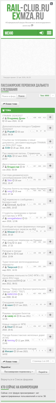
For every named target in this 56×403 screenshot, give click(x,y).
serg (9, 191)
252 (39, 180)
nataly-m (11, 316)
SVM (7, 148)
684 (39, 280)
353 (44, 204)
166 (44, 266)
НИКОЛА (12, 294)
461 (44, 190)
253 (44, 180)
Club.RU (28, 8)
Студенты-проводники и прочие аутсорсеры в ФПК (19, 214)
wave (10, 305)
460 (39, 190)
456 (34, 326)
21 (45, 155)
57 (41, 231)
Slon (9, 180)
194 (44, 242)
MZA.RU (28, 16)
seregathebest (14, 218)
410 (44, 118)
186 (39, 253)
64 (45, 304)
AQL (9, 156)
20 (41, 155)
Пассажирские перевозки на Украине (22, 240)
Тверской (12, 267)
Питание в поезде (11, 251)
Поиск (21, 96)
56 (37, 231)
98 (45, 131)
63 (41, 304)
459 (34, 190)
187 (44, 253)
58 (45, 231)
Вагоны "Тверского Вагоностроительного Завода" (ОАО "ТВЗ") (24, 290)
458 (39, 293)
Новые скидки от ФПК (14, 324)
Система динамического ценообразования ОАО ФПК (17, 176)
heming (11, 340)
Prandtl (10, 131)
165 (39, 266)
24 (45, 218)
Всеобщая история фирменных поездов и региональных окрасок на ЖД (23, 228)
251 (34, 180)
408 (34, 118)
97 (41, 131)
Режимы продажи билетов (16, 313)
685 (44, 280)
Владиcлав (13, 166)
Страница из (41, 361)
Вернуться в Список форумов (17, 379)
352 (39, 204)
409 (39, 118)
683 (34, 280)
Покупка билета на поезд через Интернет (24, 188)
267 (34, 166)
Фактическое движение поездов (19, 348)
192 (34, 242)
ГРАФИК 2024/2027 (12, 115)
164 (34, 266)
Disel (9, 327)
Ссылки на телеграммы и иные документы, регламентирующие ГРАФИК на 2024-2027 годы (24, 143)
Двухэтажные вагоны (13, 164)
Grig (9, 242)
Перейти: (6, 367)
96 (37, 131)
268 (39, 166)
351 (34, 204)
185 (34, 253)
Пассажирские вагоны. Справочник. (21, 153)
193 (39, 242)
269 (44, 166)
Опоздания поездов (12, 302)
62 (37, 304)
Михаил (9, 351)
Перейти (43, 372)
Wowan (11, 232)
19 (37, 155)
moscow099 (13, 280)
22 (37, 218)
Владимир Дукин (16, 118)
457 (34, 293)
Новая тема (11, 104)
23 (41, 218)
